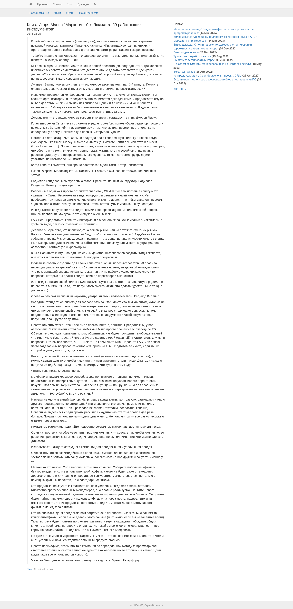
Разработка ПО (39, 13)
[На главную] (31, 4)
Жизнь (70, 13)
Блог (70, 4)
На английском (88, 13)
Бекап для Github (184, 72)
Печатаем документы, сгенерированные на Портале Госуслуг (212, 64)
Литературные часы (186, 52)
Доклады (83, 4)
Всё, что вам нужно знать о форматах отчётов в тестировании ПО (214, 79)
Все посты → (181, 89)
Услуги (57, 4)
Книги (57, 13)
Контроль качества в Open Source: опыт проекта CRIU (207, 75)
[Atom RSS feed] (95, 4)
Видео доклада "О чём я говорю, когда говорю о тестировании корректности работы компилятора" (212, 46)
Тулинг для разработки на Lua (192, 56)
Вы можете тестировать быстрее (194, 60)
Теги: (30, 569)
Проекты (42, 4)
